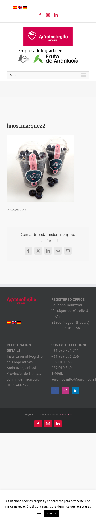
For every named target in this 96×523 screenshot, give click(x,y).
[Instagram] (65, 390)
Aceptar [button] (51, 513)
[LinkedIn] (75, 390)
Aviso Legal (66, 414)
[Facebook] (55, 390)
